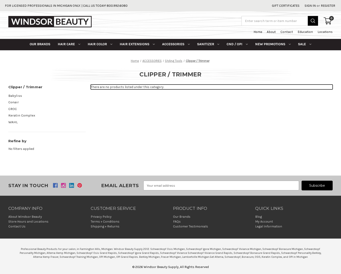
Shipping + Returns (105, 226)
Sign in (310, 6)
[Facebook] (55, 185)
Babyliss (15, 96)
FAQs (177, 222)
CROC (12, 109)
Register (328, 6)
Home (258, 32)
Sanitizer (206, 44)
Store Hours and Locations (28, 222)
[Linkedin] (71, 185)
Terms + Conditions (105, 222)
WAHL (13, 122)
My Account (264, 222)
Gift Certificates (285, 6)
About (271, 32)
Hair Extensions (135, 44)
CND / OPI (235, 44)
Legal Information (268, 226)
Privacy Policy (101, 217)
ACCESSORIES (173, 44)
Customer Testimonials (190, 226)
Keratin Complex (21, 115)
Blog (258, 217)
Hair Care (67, 44)
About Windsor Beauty (25, 217)
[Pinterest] (79, 185)
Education (305, 32)
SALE (302, 44)
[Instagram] (63, 185)
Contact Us (17, 226)
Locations (325, 32)
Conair (13, 102)
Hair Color (98, 44)
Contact (286, 32)
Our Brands (40, 44)
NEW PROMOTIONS (270, 44)
